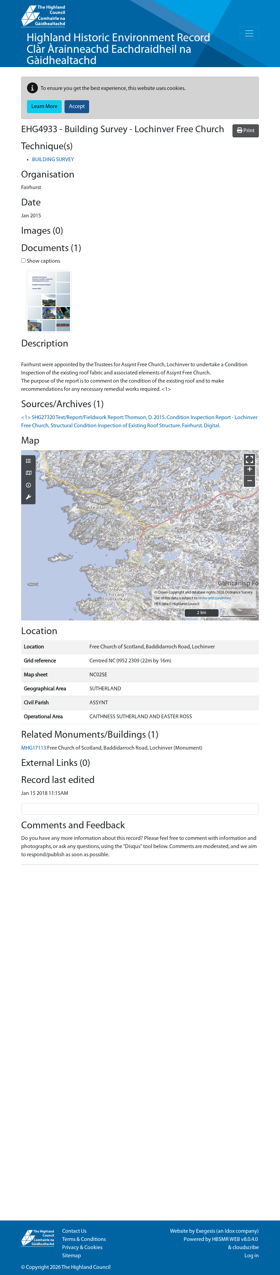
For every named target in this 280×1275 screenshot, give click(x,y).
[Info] (28, 486)
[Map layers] (28, 462)
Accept (77, 106)
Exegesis (205, 1231)
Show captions (43, 261)
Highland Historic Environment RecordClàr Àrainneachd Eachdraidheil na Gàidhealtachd (118, 50)
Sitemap (71, 1256)
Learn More (44, 106)
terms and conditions (214, 598)
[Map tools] (28, 498)
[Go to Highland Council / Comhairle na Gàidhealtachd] (43, 14)
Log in (251, 1256)
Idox (230, 1231)
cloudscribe (246, 1247)
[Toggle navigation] (249, 33)
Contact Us (74, 1231)
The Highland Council (86, 1267)
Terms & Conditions (84, 1239)
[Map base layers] (28, 473)
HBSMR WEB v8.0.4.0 (235, 1239)
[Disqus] (140, 955)
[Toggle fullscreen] (249, 459)
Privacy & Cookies (82, 1247)
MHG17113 (33, 748)
